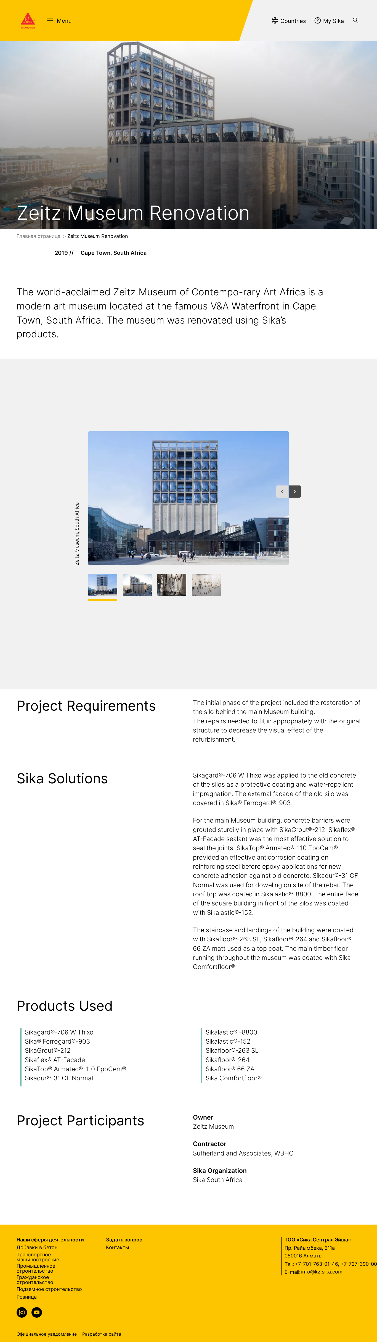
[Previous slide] (282, 491)
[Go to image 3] (171, 585)
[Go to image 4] (206, 585)
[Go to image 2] (137, 585)
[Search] (355, 20)
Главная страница (39, 236)
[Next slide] (295, 491)
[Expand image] (275, 552)
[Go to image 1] (102, 585)
